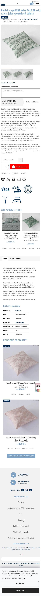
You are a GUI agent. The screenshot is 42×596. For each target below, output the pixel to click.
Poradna (21, 502)
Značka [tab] (18, 259)
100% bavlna (19, 322)
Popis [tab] (5, 259)
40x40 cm (23, 249)
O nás (21, 514)
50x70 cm (31, 249)
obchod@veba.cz (24, 482)
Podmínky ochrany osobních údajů (21, 538)
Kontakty (21, 520)
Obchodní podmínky (21, 532)
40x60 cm (21, 394)
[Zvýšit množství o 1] (9, 165)
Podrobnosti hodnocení (29, 19)
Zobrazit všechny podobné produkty (21, 456)
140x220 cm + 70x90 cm (15, 249)
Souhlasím (20, 591)
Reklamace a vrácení (21, 526)
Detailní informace (7, 83)
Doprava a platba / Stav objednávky (21, 508)
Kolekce (18, 311)
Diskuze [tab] (11, 259)
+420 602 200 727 (23, 475)
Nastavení (20, 584)
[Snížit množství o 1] (9, 168)
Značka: (8, 22)
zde (24, 578)
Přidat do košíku (21, 167)
